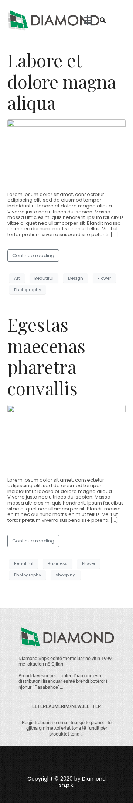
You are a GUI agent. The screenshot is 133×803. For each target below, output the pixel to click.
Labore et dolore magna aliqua (61, 81)
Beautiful (44, 278)
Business (58, 563)
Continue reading (33, 255)
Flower (104, 278)
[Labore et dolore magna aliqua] (66, 152)
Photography (27, 290)
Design (75, 278)
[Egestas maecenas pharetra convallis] (66, 437)
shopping (65, 575)
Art (17, 278)
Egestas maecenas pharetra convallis (46, 356)
